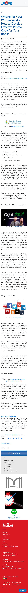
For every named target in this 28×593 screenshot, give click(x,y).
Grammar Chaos (8, 460)
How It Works (6, 534)
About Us (5, 532)
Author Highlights (8, 462)
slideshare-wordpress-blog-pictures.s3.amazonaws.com (15, 380)
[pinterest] (15, 584)
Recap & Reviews (8, 469)
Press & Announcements (10, 471)
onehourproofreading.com (12, 435)
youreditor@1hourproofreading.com (14, 568)
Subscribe (5, 544)
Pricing (4, 537)
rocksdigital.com (17, 318)
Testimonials (6, 539)
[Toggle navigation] (25, 3)
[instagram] (12, 584)
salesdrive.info (18, 226)
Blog (4, 541)
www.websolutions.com (17, 126)
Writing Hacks (7, 464)
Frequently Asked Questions (10, 546)
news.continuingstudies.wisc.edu (18, 78)
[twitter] (4, 584)
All (4, 458)
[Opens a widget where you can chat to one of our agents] (23, 590)
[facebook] (6, 584)
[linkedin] (9, 584)
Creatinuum (7, 466)
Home (4, 530)
